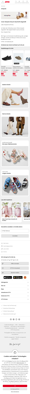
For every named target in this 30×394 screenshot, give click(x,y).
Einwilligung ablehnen (15, 389)
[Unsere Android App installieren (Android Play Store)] (18, 277)
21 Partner (9, 361)
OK (15, 385)
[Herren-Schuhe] (15, 124)
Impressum (6, 326)
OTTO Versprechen (15, 329)
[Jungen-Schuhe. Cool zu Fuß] (15, 183)
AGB (16, 324)
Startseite (3, 6)
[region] (15, 373)
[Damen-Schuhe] (15, 95)
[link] (25, 277)
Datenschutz (21, 324)
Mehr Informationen (15, 391)
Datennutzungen (20, 362)
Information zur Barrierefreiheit (18, 326)
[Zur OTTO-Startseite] (7, 2)
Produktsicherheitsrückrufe (11, 328)
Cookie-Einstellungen (9, 324)
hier (22, 379)
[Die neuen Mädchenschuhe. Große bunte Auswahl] (15, 153)
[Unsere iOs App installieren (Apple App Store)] (8, 277)
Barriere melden (15, 272)
